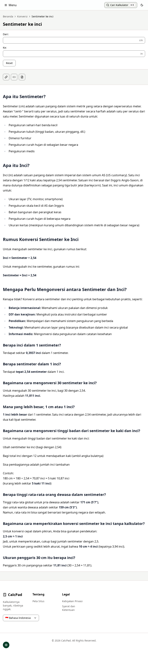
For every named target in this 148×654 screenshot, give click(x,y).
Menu (13, 5)
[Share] (6, 77)
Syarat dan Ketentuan (68, 608)
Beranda (8, 16)
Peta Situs (38, 601)
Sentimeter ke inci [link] (42, 16)
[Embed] (14, 77)
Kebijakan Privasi (72, 601)
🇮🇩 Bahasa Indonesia (18, 618)
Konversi (22, 16)
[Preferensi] (6, 645)
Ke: (5, 47)
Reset (9, 63)
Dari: (6, 34)
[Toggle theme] (142, 5)
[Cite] (22, 77)
